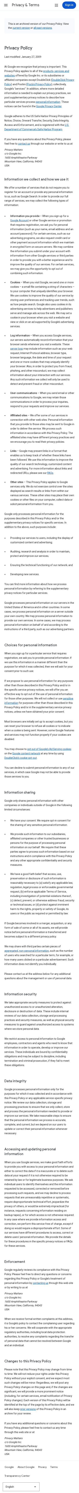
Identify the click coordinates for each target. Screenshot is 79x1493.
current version (21, 27)
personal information (48, 101)
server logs (16, 348)
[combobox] (21, 1486)
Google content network (26, 753)
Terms (54, 1467)
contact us (24, 143)
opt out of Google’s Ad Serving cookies (49, 749)
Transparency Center (17, 1475)
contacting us (40, 1283)
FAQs (50, 472)
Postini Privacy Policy (39, 84)
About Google (26, 1467)
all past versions (42, 27)
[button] (5, 5)
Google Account (19, 220)
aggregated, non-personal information (26, 950)
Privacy (42, 1467)
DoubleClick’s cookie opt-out (20, 757)
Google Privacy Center (49, 106)
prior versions (28, 1409)
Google (9, 1467)
